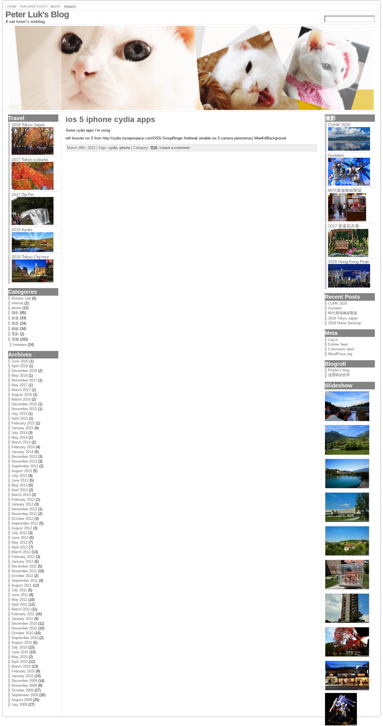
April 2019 (19, 366)
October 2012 (22, 518)
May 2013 (19, 485)
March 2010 (21, 666)
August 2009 (21, 700)
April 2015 (19, 418)
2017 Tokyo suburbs (30, 159)
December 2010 (24, 623)
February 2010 (23, 671)
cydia (113, 148)
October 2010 (22, 633)
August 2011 (21, 585)
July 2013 (19, 476)
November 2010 (24, 628)
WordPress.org (340, 354)
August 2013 (21, 471)
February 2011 (22, 614)
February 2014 (23, 447)
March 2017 (21, 390)
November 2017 (24, 380)
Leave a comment (175, 148)
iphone (124, 148)
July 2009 (19, 704)
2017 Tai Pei (22, 194)
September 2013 (24, 466)
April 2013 (19, 490)
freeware (20, 345)
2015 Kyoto (21, 229)
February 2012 (23, 557)
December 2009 (24, 681)
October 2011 (22, 576)
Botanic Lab (21, 298)
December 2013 (24, 456)
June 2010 (19, 652)
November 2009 (24, 685)
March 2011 (20, 609)
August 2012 (21, 528)
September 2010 (24, 638)
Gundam (336, 155)
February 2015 (23, 423)
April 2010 (19, 662)
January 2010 (22, 676)
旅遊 (15, 318)
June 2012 (19, 538)
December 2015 (24, 404)
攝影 (15, 313)
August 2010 (21, 642)
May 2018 (19, 375)
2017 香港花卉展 (343, 226)
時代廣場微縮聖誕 (345, 190)
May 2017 (19, 385)
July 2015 (19, 414)
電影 (15, 334)
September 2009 (24, 695)
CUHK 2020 (339, 124)
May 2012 (19, 542)
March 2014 (21, 442)
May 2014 (19, 437)
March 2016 (21, 399)
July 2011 (19, 590)
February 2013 (23, 499)
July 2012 (19, 533)
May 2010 (19, 657)
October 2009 (22, 690)
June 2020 (19, 361)
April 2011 (19, 604)
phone (16, 308)
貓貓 (15, 329)
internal (17, 303)
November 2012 (24, 514)
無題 (15, 323)
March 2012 (21, 552)
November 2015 (24, 409)
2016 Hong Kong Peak (348, 261)
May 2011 (19, 600)
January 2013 (22, 504)
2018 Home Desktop (344, 323)
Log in (333, 339)
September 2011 (24, 580)
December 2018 (24, 371)
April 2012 (19, 547)
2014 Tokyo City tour (30, 256)
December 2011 (24, 566)
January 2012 (22, 561)
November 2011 (24, 571)
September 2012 (24, 523)
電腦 (15, 339)
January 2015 (22, 428)
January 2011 (22, 619)
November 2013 (24, 461)
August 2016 (21, 394)
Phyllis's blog (338, 370)
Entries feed (338, 344)
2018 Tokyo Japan (28, 124)
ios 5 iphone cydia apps (110, 119)
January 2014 (22, 452)
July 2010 (19, 647)
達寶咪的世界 (339, 375)
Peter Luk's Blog (37, 14)
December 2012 (24, 509)
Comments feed (341, 349)
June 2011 (19, 595)
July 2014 (19, 433)
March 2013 (21, 495)
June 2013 (19, 480)
